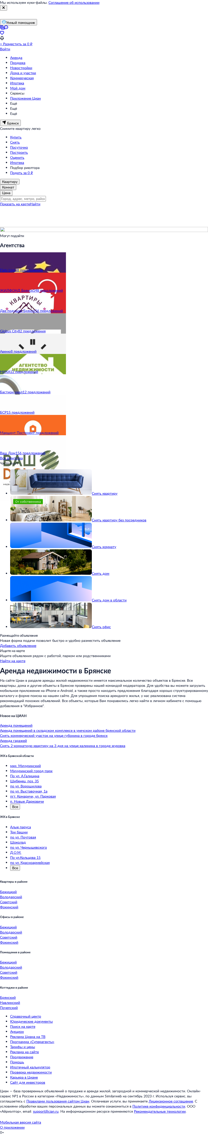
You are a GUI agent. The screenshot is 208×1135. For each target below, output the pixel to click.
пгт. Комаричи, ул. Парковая (33, 796)
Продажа (17, 62)
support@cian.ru (46, 1111)
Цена (6, 192)
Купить (16, 137)
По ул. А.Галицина (24, 775)
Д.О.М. (15, 852)
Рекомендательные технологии (160, 1111)
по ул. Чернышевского (28, 847)
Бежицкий (8, 891)
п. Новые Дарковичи (27, 801)
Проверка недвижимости (31, 1072)
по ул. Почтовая (23, 837)
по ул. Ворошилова (26, 786)
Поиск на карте (22, 1026)
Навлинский (10, 1002)
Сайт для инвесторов (27, 1082)
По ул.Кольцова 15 (25, 857)
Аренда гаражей (13, 740)
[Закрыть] (3, 8)
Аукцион (17, 1031)
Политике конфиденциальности (158, 1106)
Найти (35, 203)
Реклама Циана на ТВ (27, 1036)
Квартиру (10, 181)
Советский (8, 901)
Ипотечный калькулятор (30, 1067)
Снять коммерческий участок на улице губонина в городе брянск (54, 735)
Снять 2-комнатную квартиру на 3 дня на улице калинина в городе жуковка (62, 745)
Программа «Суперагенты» (32, 1041)
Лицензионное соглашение (171, 1101)
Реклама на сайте (24, 1051)
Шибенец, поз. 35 (24, 781)
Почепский (9, 1007)
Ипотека (17, 83)
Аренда (16, 57)
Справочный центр (25, 1016)
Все (15, 806)
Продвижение (21, 1056)
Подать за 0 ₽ (21, 172)
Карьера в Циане (24, 1077)
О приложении (12, 1127)
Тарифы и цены (22, 1046)
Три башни (19, 832)
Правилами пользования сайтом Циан (57, 1101)
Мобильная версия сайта (20, 1122)
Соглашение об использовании (73, 2)
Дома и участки (23, 72)
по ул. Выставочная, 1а (28, 791)
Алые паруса (20, 827)
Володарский (11, 896)
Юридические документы (31, 1021)
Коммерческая (22, 77)
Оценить (17, 157)
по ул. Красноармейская (30, 862)
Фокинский (9, 907)
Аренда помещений (16, 725)
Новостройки (21, 67)
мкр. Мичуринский (25, 765)
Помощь (17, 1062)
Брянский (8, 997)
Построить (19, 152)
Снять (15, 142)
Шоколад (18, 842)
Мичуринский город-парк (31, 770)
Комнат (8, 187)
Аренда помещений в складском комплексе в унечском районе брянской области (67, 730)
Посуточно (19, 147)
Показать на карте (15, 203)
